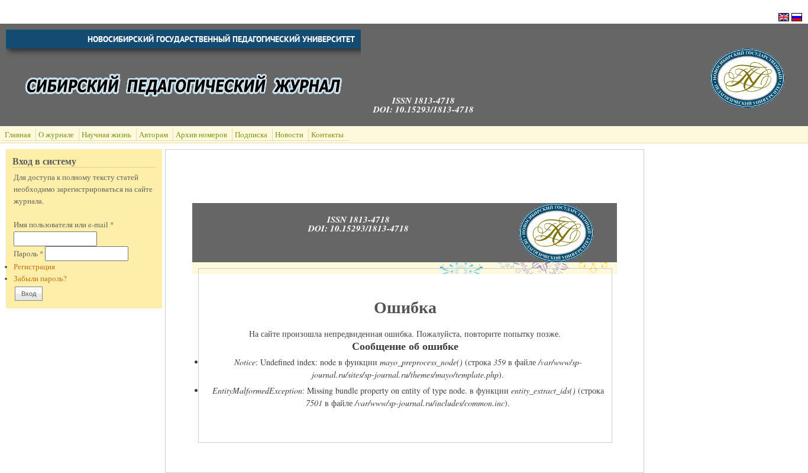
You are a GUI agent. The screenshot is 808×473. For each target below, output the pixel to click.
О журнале (56, 135)
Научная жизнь (106, 135)
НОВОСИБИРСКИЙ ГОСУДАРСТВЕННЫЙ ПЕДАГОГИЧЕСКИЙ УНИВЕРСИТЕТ (221, 39)
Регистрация (34, 267)
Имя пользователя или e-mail (64, 225)
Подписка (251, 135)
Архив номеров (201, 135)
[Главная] (747, 104)
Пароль (28, 254)
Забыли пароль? (40, 278)
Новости (289, 135)
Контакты (327, 135)
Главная (18, 135)
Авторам (153, 135)
